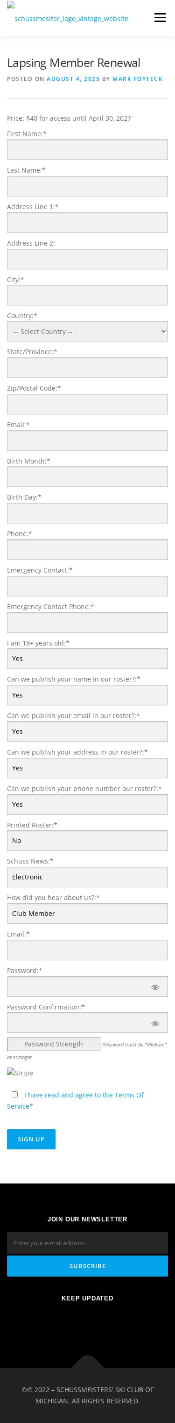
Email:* (18, 424)
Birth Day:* (24, 497)
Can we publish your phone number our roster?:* (84, 788)
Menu (160, 17)
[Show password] (154, 986)
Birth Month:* (28, 461)
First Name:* (27, 133)
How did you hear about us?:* (53, 897)
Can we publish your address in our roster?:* (77, 752)
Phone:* (19, 533)
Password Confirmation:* (46, 1006)
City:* (15, 279)
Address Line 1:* (33, 206)
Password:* (24, 970)
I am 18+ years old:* (38, 643)
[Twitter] (87, 1323)
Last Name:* (26, 170)
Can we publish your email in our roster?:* (73, 715)
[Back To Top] (87, 1368)
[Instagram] (110, 1323)
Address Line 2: (31, 243)
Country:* (22, 315)
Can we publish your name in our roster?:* (73, 679)
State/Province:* (32, 351)
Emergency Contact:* (40, 570)
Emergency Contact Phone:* (50, 606)
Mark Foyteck (137, 79)
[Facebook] (64, 1323)
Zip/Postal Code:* (34, 388)
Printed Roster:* (32, 824)
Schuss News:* (30, 861)
